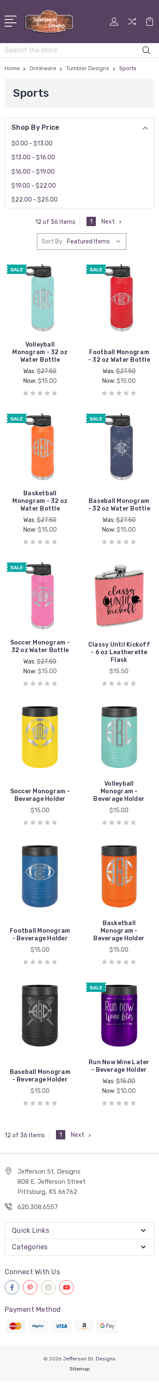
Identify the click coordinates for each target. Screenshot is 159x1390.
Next (108, 221)
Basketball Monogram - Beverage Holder (119, 931)
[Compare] (132, 24)
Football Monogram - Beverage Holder (40, 934)
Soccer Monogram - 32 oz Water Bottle (40, 646)
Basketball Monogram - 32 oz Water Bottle (39, 501)
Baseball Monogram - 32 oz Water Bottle (119, 504)
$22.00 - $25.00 (34, 199)
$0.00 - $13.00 (32, 143)
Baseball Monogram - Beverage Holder (40, 1075)
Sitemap (80, 1369)
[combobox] (79, 50)
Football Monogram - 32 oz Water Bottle (119, 356)
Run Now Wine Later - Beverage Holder (119, 1066)
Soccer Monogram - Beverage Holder (40, 795)
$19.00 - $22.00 (33, 185)
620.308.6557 (37, 1207)
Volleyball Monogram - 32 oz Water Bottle (39, 352)
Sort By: (53, 241)
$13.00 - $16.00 (33, 157)
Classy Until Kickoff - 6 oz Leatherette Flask (119, 652)
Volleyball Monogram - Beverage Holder (119, 791)
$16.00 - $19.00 (33, 171)
